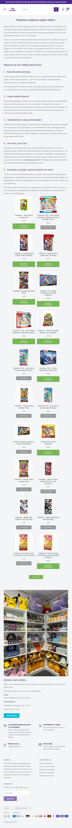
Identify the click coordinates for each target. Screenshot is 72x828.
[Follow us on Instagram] (5, 816)
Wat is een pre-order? (47, 766)
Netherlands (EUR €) (21, 808)
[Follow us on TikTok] (8, 816)
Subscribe (10, 799)
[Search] (56, 9)
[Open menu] (5, 9)
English (7, 808)
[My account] (63, 9)
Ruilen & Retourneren (46, 772)
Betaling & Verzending (47, 769)
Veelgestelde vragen (46, 776)
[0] (67, 9)
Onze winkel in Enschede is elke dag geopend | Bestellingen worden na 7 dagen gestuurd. (36, 2)
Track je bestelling (45, 763)
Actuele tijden (12, 716)
